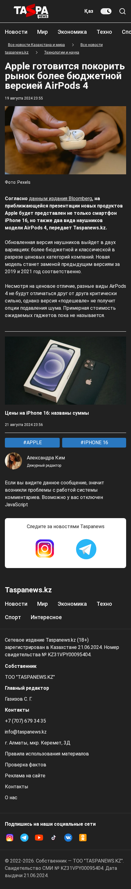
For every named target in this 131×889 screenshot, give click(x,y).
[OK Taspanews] (83, 837)
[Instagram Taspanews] (45, 549)
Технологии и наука (61, 52)
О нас (11, 797)
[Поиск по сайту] (122, 11)
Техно (104, 32)
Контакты (16, 787)
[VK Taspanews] (68, 837)
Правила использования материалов (47, 754)
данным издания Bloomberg (60, 198)
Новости (16, 32)
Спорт (13, 617)
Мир (42, 32)
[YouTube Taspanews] (39, 837)
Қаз (88, 11)
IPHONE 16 (95, 442)
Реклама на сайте (25, 776)
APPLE (33, 442)
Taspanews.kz (28, 590)
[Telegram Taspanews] (86, 549)
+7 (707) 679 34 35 (25, 721)
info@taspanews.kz (26, 732)
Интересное (46, 617)
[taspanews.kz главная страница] (31, 11)
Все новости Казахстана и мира (36, 44)
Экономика (72, 32)
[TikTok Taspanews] (53, 837)
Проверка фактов (25, 765)
